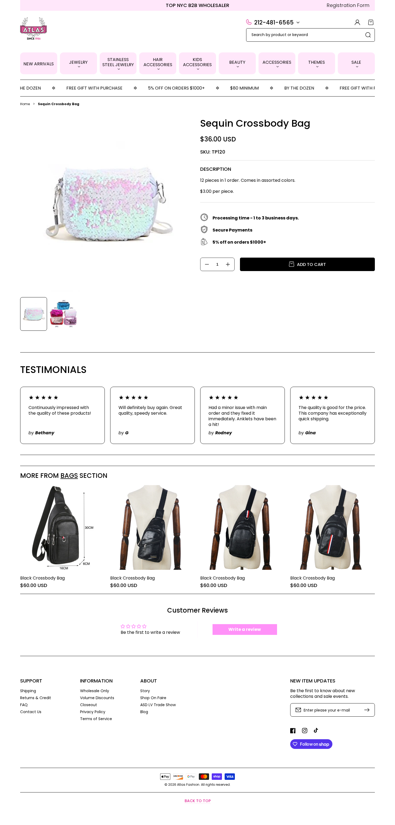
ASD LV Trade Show (158, 704)
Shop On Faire (153, 697)
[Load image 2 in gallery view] (63, 314)
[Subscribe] (368, 710)
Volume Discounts (97, 697)
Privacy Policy (92, 711)
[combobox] (310, 35)
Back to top (198, 800)
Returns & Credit (35, 697)
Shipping (28, 691)
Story (145, 691)
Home (25, 104)
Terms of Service (96, 718)
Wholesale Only (94, 691)
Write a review (244, 629)
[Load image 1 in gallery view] (33, 314)
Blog (144, 711)
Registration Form (348, 5)
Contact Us (30, 711)
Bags (69, 475)
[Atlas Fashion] (33, 29)
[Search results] (368, 35)
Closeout (88, 704)
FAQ (24, 704)
